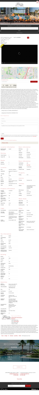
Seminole (11, 335)
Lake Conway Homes (10, 352)
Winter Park (9, 354)
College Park (9, 356)
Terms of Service (14, 140)
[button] (19, 31)
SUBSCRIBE (28, 385)
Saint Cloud (29, 352)
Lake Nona (29, 350)
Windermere (29, 354)
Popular (26, 346)
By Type (20, 346)
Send (2, 138)
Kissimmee (10, 359)
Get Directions (34, 81)
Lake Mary (16, 335)
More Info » (13, 318)
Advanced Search (19, 32)
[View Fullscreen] (2, 71)
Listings (5, 335)
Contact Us (19, 367)
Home (2, 335)
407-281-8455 (16, 321)
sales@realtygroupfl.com (14, 373)
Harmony (29, 356)
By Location (14, 346)
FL (8, 335)
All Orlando (9, 350)
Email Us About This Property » (16, 317)
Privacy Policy (34, 136)
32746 (20, 335)
